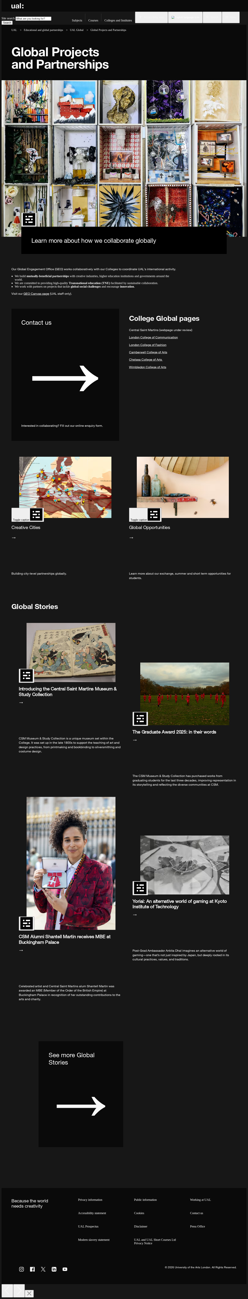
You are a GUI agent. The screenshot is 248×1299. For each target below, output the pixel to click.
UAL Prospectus (88, 1226)
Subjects (77, 20)
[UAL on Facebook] (32, 1269)
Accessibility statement (92, 1213)
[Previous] (7, 1290)
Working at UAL (200, 1199)
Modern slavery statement (93, 1239)
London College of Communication (153, 337)
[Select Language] (185, 17)
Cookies (139, 1213)
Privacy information (90, 1199)
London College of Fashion (147, 345)
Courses (93, 20)
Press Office (197, 1226)
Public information (145, 1199)
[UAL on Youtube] (65, 1269)
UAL (14, 30)
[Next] (19, 1290)
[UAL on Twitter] (43, 1269)
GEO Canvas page (36, 294)
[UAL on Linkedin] (54, 1269)
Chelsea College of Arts (146, 359)
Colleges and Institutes (118, 20)
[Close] (29, 1293)
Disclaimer (140, 1226)
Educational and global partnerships (43, 30)
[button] (212, 17)
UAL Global (77, 30)
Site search (8, 18)
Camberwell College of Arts (148, 352)
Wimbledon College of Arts (147, 367)
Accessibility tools (154, 17)
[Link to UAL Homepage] (17, 6)
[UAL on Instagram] (21, 1269)
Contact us (196, 1213)
